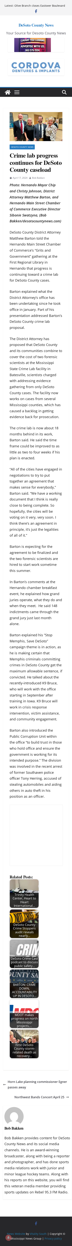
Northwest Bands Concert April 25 (39, 1097)
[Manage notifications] (8, 1238)
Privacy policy (53, 1238)
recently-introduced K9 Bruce (33, 683)
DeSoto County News (36, 25)
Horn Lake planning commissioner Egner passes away (37, 1084)
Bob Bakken (38, 177)
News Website (16, 1234)
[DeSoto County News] (7, 92)
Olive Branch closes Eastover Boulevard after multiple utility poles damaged (39, 7)
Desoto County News (22, 147)
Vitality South (38, 1234)
